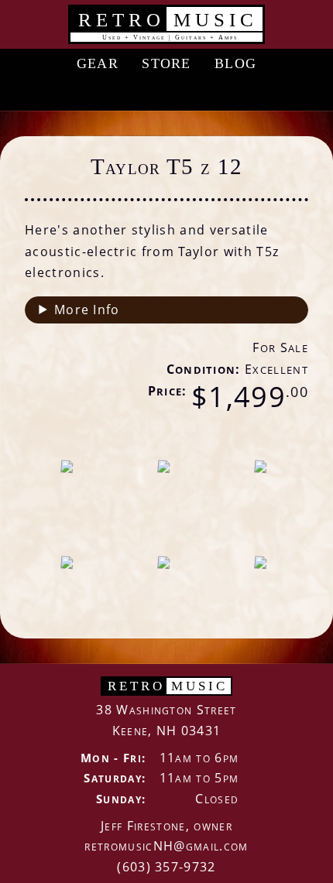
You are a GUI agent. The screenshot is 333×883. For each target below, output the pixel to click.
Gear (97, 63)
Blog (235, 63)
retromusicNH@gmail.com (166, 845)
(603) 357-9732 (166, 866)
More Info (87, 309)
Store (166, 63)
